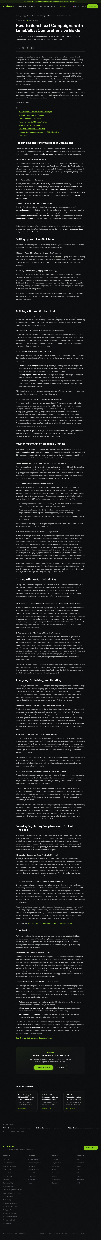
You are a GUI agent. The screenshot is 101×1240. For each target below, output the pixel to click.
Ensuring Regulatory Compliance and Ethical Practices (39, 132)
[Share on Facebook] (32, 48)
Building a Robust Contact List (30, 119)
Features (6, 1179)
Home (18, 16)
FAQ (78, 1173)
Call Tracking (7, 1176)
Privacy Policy (43, 1233)
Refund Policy (65, 1233)
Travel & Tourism (33, 1169)
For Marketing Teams (34, 1163)
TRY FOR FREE (91, 1148)
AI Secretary (7, 1200)
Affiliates (55, 1176)
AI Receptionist (8, 1196)
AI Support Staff (8, 1210)
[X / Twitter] (97, 1233)
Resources (62, 6)
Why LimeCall (44, 6)
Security (54, 1169)
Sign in (83, 6)
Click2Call (6, 1159)
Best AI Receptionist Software (12, 1190)
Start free (92, 6)
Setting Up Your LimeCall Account (31, 115)
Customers (55, 1166)
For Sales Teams (33, 1159)
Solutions (32, 6)
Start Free (61, 1067)
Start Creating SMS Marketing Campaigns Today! (34, 1038)
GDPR (78, 1183)
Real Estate (31, 1166)
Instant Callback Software (11, 1193)
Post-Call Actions (8, 1186)
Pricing (53, 6)
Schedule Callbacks (9, 1166)
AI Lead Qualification (9, 1220)
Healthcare (31, 1179)
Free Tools (80, 1179)
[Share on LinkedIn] (27, 48)
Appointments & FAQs (10, 1213)
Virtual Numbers (8, 1173)
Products (21, 6)
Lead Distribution (8, 1163)
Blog (23, 16)
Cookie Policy (75, 1233)
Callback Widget (8, 1183)
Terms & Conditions (54, 1233)
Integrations (7, 1223)
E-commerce (32, 1176)
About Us (55, 1159)
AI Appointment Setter (10, 1216)
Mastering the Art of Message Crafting (33, 122)
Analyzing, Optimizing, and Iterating (32, 129)
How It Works (81, 1163)
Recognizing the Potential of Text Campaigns (35, 112)
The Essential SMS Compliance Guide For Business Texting (50, 923)
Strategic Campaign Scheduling (30, 125)
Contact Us (55, 1183)
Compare (80, 1169)
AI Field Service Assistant (11, 1206)
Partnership (55, 1173)
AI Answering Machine (10, 1203)
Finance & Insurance (34, 1173)
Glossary (79, 1176)
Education (31, 1183)
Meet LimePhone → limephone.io (67, 1)
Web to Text (7, 1169)
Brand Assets (56, 1179)
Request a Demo (42, 1067)
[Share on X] (23, 48)
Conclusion (23, 136)
